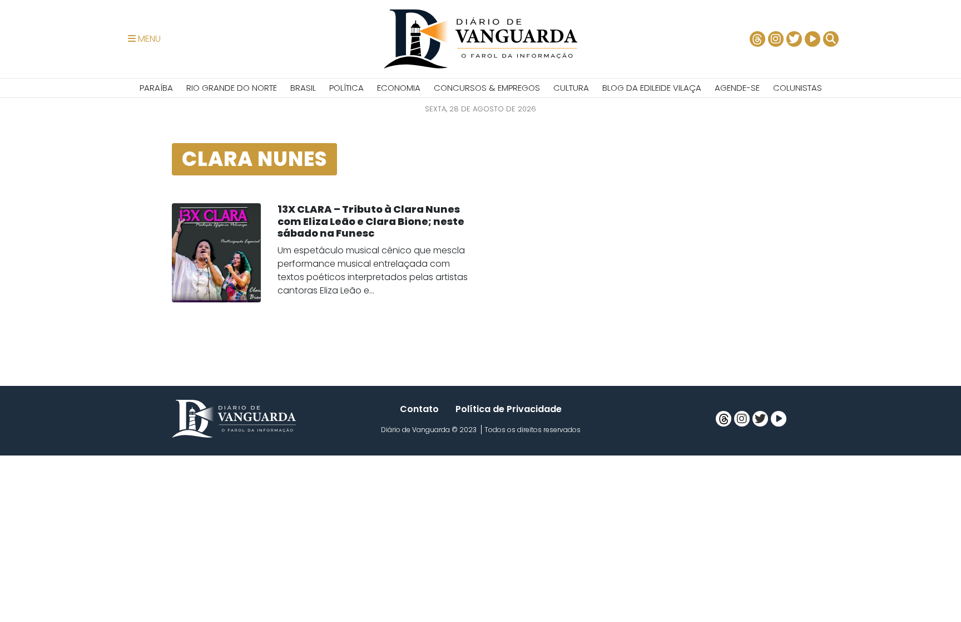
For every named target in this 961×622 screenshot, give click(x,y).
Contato (419, 409)
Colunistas (797, 88)
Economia (398, 88)
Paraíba (156, 88)
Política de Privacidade (508, 409)
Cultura (571, 88)
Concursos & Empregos (487, 88)
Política (346, 88)
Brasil (303, 88)
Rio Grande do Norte (231, 88)
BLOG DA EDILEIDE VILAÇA (651, 88)
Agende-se (737, 88)
